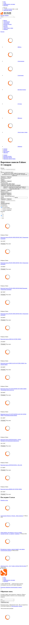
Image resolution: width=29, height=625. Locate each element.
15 (2, 217)
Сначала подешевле (7, 208)
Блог (4, 1)
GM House (4, 568)
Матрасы (5, 26)
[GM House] (6, 14)
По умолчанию (6, 207)
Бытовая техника (7, 24)
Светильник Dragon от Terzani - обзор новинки (12, 515)
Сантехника (6, 23)
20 (2, 218)
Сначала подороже (6, 210)
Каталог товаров (5, 15)
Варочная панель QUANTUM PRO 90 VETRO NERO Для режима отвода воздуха (13, 389)
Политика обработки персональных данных (11, 587)
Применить (3, 177)
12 (2, 215)
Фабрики (5, 29)
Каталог (2, 31)
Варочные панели (7, 157)
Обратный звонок (7, 10)
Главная (5, 148)
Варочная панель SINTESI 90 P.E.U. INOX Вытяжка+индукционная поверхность (11, 440)
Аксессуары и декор (8, 28)
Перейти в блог (4, 500)
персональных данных (16, 606)
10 (2, 214)
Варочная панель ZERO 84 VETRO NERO (11, 339)
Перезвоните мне (4, 602)
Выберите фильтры (11, 169)
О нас (4, 3)
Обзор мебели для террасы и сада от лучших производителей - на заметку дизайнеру (11, 533)
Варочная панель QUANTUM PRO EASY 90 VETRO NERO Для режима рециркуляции (13, 415)
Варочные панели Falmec (9, 158)
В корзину (3, 243)
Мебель (5, 20)
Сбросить (3, 169)
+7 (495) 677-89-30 (7, 9)
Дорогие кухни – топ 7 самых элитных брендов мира (13, 566)
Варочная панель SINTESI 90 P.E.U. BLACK (11, 465)
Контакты (5, 5)
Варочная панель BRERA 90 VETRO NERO (11, 489)
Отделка (5, 25)
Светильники (6, 21)
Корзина (5, 152)
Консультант (6, 151)
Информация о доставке (9, 4)
